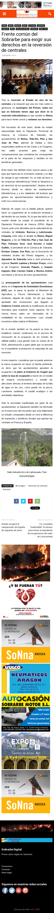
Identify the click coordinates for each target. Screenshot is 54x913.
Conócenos (7, 866)
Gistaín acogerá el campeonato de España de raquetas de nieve (13, 527)
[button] (50, 14)
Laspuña (5, 29)
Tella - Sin (43, 29)
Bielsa (11, 25)
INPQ (32, 909)
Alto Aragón (20, 486)
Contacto (6, 869)
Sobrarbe (34, 29)
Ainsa (4, 25)
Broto (25, 25)
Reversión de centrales (38, 486)
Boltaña (17, 25)
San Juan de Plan (22, 29)
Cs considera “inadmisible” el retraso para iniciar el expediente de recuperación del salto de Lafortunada (40, 530)
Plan (12, 29)
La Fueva (32, 25)
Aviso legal (7, 872)
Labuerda (41, 25)
